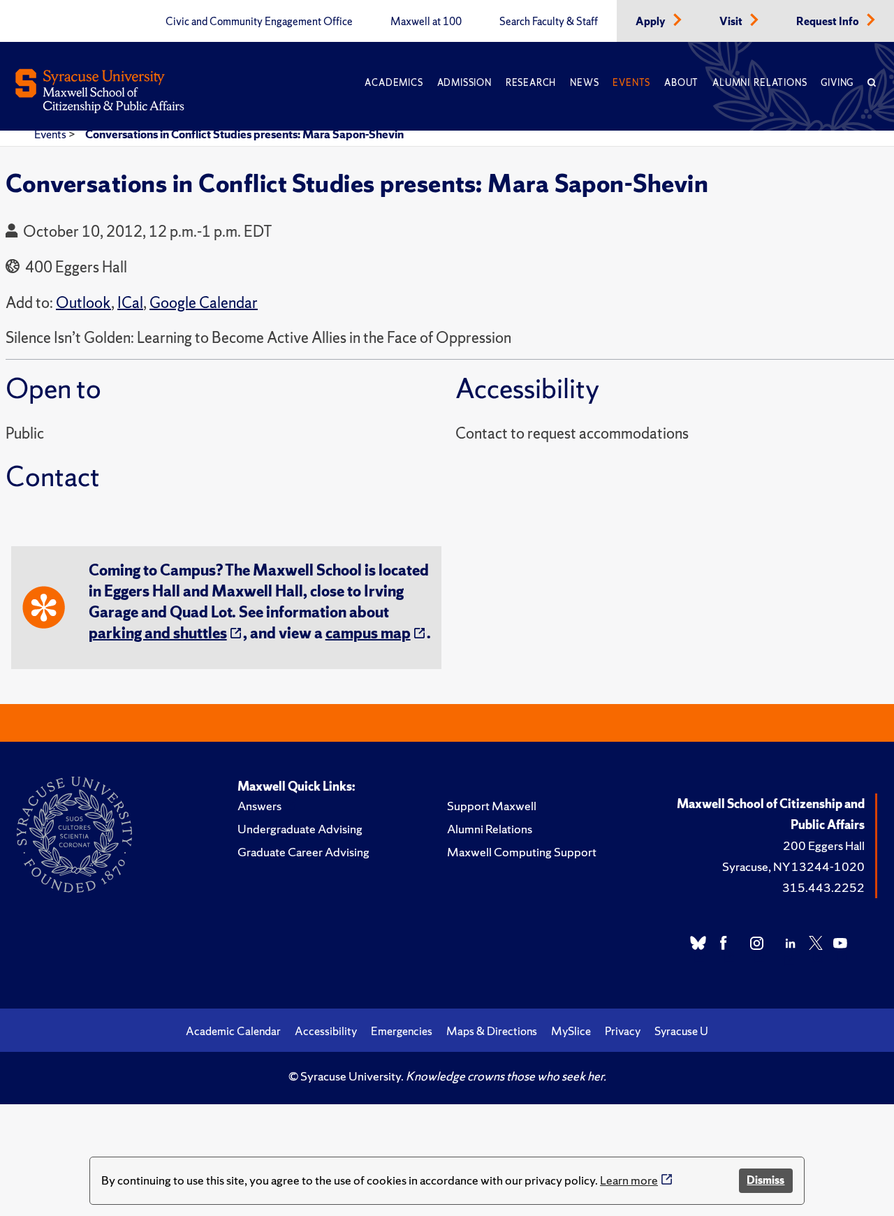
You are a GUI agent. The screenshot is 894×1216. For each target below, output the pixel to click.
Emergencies (401, 1031)
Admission (464, 83)
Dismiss (765, 1180)
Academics (394, 83)
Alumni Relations (759, 83)
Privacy (622, 1031)
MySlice (571, 1031)
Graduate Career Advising (303, 852)
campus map (368, 633)
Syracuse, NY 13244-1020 (793, 866)
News (584, 83)
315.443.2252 (823, 887)
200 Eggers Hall (824, 845)
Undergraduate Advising (299, 829)
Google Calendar (203, 303)
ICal (130, 303)
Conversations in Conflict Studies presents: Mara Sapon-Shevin (244, 134)
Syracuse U (681, 1031)
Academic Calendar (233, 1031)
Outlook (83, 303)
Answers (259, 806)
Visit (732, 22)
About (681, 83)
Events (631, 83)
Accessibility (326, 1031)
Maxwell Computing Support (521, 852)
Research (531, 83)
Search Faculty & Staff (548, 22)
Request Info (828, 22)
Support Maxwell (491, 806)
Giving (837, 83)
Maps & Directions (491, 1031)
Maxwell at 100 (426, 22)
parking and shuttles (158, 633)
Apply (652, 22)
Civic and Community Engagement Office (259, 22)
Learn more (629, 1180)
